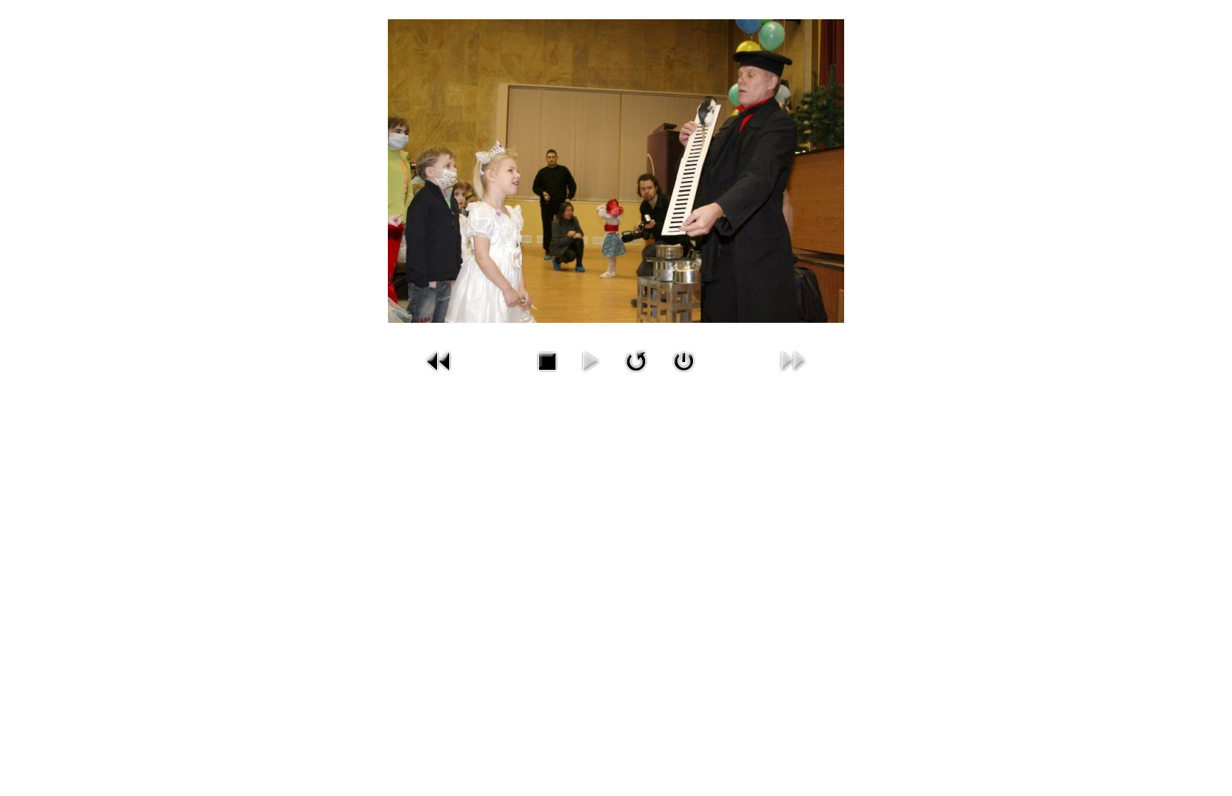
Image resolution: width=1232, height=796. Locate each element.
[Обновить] (635, 360)
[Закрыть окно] (683, 360)
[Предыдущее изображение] (439, 360)
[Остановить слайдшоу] (547, 360)
